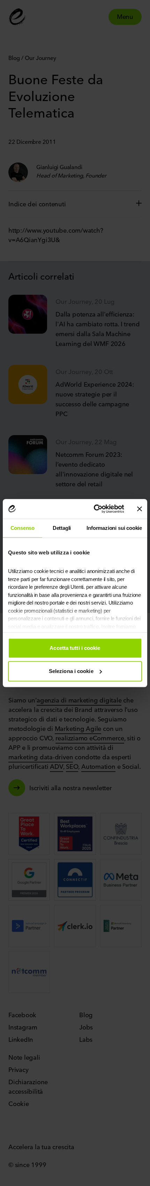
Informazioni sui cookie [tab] (114, 528)
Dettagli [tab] (62, 528)
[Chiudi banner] (139, 508)
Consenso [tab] (22, 528)
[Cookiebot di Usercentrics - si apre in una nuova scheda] (94, 508)
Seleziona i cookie (71, 671)
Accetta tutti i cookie (75, 648)
